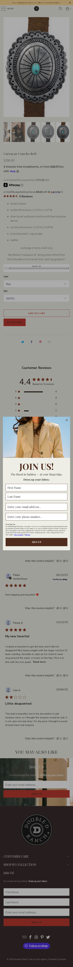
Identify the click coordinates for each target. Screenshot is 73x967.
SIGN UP (36, 542)
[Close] (67, 420)
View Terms (18, 534)
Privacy (27, 534)
